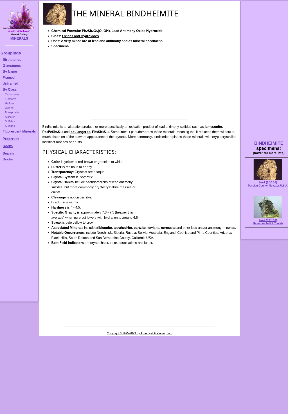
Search (8, 153)
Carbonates (12, 94)
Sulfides (10, 126)
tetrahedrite (123, 228)
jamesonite (213, 126)
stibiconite (103, 228)
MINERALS (19, 38)
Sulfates (10, 121)
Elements (10, 99)
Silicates (10, 117)
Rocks (8, 146)
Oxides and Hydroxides (80, 36)
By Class (10, 89)
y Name (11, 71)
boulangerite (80, 132)
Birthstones (12, 59)
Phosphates (12, 112)
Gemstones (12, 66)
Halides (9, 103)
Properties (11, 139)
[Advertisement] (139, 83)
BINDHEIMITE (268, 143)
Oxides (9, 108)
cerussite (168, 228)
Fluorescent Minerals (19, 131)
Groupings (10, 53)
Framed (9, 77)
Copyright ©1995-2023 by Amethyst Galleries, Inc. (139, 333)
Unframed (10, 83)
